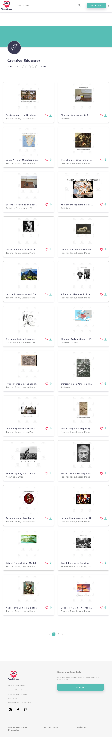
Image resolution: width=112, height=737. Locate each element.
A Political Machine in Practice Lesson (82, 294)
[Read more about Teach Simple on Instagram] (25, 710)
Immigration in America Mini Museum (82, 383)
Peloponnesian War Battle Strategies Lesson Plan (33, 518)
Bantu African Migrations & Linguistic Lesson (31, 159)
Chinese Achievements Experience (80, 115)
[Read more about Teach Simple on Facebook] (18, 710)
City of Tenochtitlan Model (21, 563)
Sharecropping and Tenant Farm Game (27, 473)
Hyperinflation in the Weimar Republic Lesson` (32, 383)
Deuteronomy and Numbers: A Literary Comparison (34, 115)
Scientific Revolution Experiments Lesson (29, 204)
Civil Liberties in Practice (75, 563)
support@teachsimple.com (19, 690)
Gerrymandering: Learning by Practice (27, 339)
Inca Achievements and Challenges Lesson (30, 294)
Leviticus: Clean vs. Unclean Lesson (81, 249)
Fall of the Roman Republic (76, 473)
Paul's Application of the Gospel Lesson (28, 428)
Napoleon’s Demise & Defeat (22, 607)
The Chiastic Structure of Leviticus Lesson (85, 159)
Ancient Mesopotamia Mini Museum (81, 204)
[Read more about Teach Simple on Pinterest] (10, 710)
